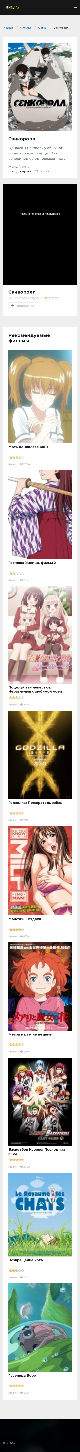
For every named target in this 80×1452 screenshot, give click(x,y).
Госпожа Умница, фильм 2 (32, 563)
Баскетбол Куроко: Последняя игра (36, 1152)
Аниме (12, 464)
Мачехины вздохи (24, 919)
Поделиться (25, 306)
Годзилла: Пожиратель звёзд (35, 803)
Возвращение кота (25, 1260)
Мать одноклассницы (28, 447)
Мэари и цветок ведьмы (30, 1034)
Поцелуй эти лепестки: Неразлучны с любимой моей (35, 689)
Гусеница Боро (22, 1375)
